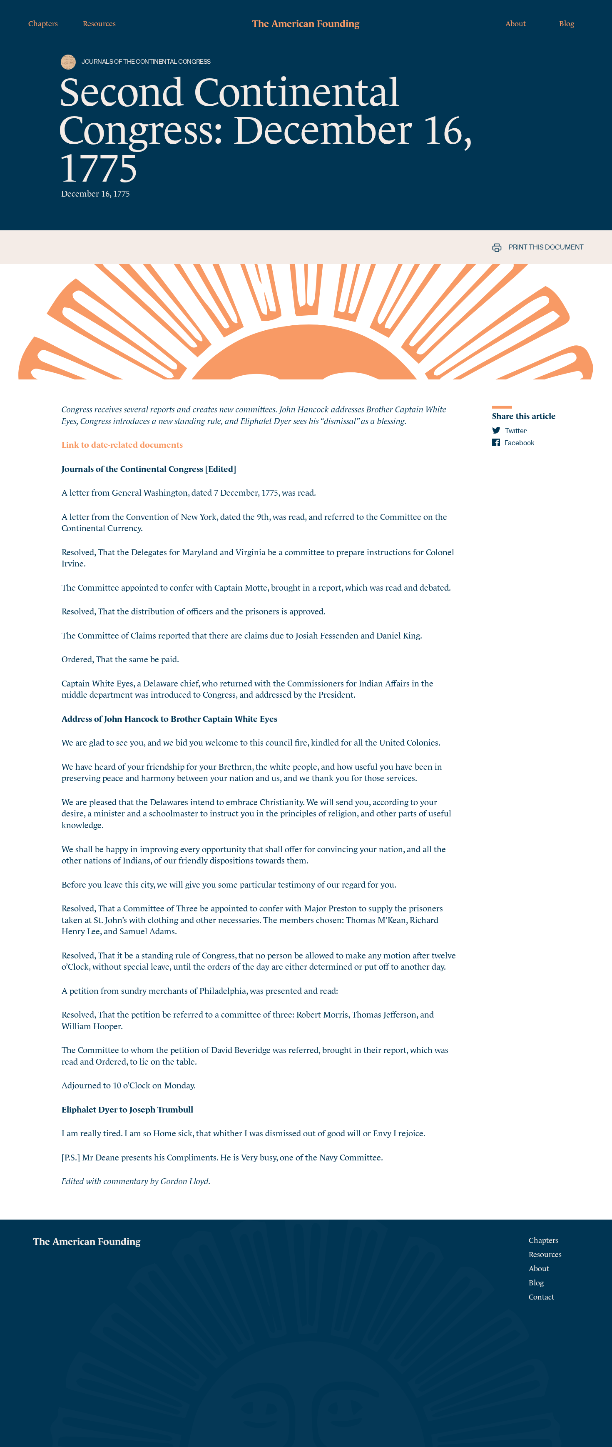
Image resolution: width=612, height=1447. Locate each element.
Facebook (519, 443)
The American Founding (305, 22)
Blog (566, 22)
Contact (541, 1296)
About (515, 22)
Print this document (546, 247)
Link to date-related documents (122, 443)
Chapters (43, 22)
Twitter (515, 430)
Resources (99, 22)
